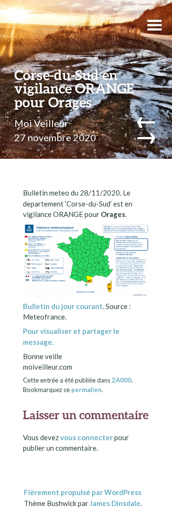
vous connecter (86, 437)
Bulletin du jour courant (63, 306)
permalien (86, 389)
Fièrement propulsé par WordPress (82, 492)
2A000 (121, 380)
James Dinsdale (115, 503)
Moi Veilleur (41, 123)
